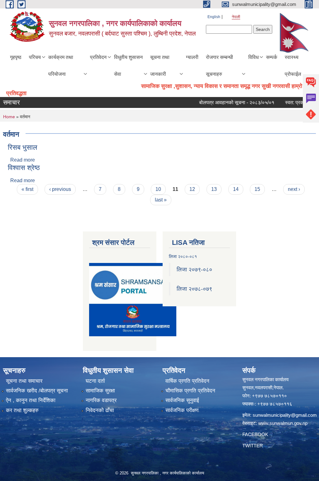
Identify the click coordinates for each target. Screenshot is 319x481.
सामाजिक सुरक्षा (100, 391)
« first (27, 189)
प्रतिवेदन (98, 57)
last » (161, 199)
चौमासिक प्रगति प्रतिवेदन (190, 391)
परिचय (35, 57)
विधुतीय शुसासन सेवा (128, 66)
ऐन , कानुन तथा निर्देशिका (30, 400)
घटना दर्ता (95, 381)
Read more (22, 160)
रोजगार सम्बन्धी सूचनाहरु (219, 66)
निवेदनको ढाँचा (100, 410)
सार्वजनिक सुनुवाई (182, 400)
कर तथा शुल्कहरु (22, 410)
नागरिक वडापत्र (101, 400)
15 (257, 189)
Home (9, 116)
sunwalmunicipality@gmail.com (285, 415)
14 (236, 189)
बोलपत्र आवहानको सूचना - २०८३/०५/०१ (229, 102)
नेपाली (236, 17)
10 (158, 189)
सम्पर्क (271, 57)
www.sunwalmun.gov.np (282, 423)
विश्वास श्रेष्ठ (24, 168)
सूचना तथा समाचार (24, 381)
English (213, 17)
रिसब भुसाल (22, 147)
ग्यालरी (192, 57)
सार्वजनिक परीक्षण (181, 410)
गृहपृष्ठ (15, 57)
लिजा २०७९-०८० (194, 269)
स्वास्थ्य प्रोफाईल (293, 66)
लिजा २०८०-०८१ (183, 256)
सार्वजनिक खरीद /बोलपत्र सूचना (37, 391)
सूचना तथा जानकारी (159, 66)
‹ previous (60, 189)
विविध (253, 57)
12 (192, 189)
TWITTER (252, 445)
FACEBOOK (255, 434)
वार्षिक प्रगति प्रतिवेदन (187, 381)
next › (294, 189)
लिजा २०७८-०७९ (194, 289)
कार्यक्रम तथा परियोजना (60, 66)
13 (214, 189)
